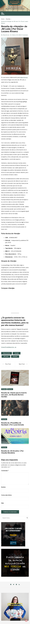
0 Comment (24, 35)
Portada (4, 389)
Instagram (16, 584)
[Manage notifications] (26, 620)
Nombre (3, 487)
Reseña (15, 356)
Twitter (13, 584)
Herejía (16, 353)
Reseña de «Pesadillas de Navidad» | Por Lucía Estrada (12, 424)
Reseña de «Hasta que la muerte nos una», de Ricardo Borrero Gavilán (14, 395)
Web (2, 503)
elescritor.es (24, 77)
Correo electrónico (6, 495)
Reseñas (10, 389)
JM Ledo (6, 356)
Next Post (22, 364)
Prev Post (8, 364)
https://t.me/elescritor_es (8, 347)
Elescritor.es (6, 35)
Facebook (10, 584)
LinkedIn (19, 584)
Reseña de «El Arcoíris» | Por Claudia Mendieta (12, 452)
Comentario (5, 470)
